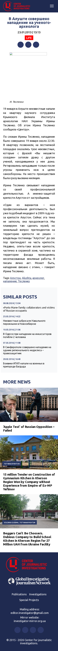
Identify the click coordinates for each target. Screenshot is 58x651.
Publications (19, 594)
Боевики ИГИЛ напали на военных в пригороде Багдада (23, 365)
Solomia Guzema (11, 522)
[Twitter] (28, 45)
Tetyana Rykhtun (12, 464)
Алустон (15, 277)
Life (29, 37)
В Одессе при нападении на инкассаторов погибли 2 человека (27, 335)
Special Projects (29, 599)
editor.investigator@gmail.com (30, 612)
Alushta (26, 277)
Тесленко (24, 281)
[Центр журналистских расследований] (17, 6)
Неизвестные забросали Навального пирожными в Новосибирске (24, 322)
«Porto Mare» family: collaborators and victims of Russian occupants (29, 309)
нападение (10, 281)
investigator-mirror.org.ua (30, 620)
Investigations (37, 594)
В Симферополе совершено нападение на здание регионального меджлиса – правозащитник (27, 350)
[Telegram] (36, 45)
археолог (38, 277)
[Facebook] (20, 45)
